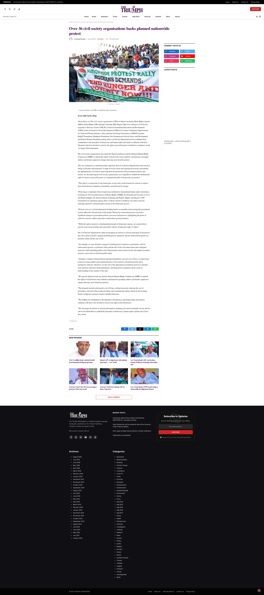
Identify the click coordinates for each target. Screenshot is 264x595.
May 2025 (76, 499)
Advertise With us (168, 591)
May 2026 (76, 465)
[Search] (257, 16)
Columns (119, 468)
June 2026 (76, 462)
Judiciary (120, 529)
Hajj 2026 (120, 510)
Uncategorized (122, 574)
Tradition (120, 563)
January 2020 (77, 538)
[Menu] (260, 16)
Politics (119, 541)
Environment (121, 493)
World (118, 577)
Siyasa (119, 552)
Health (119, 518)
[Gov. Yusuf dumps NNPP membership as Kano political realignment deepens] (145, 376)
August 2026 (77, 457)
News (94, 16)
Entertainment (121, 488)
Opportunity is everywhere (122, 435)
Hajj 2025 (120, 504)
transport (120, 569)
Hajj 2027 (120, 513)
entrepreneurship (122, 490)
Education (120, 482)
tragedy (119, 566)
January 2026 (77, 476)
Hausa (177, 16)
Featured (73, 321)
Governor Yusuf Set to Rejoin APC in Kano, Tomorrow (112, 388)
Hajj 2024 (135, 16)
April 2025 (76, 502)
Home (228, 2)
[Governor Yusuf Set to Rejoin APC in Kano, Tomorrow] (114, 376)
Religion (119, 546)
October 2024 (77, 518)
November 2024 (78, 515)
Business (104, 16)
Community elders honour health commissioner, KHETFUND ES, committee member (39, 2)
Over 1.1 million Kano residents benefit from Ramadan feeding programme (81, 361)
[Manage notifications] (259, 590)
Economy (120, 479)
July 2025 (76, 493)
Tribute (119, 572)
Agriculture (120, 457)
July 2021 (76, 535)
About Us (235, 2)
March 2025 (77, 504)
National (101, 39)
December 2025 (78, 479)
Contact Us (244, 2)
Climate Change (122, 465)
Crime (115, 16)
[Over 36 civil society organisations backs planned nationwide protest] (114, 72)
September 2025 (78, 488)
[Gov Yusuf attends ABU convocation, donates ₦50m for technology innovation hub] (145, 349)
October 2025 (77, 485)
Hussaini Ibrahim (80, 39)
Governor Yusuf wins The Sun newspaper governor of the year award (83, 388)
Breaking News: (122, 459)
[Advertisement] (179, 109)
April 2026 (76, 468)
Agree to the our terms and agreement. (176, 437)
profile (119, 543)
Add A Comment (114, 397)
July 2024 (76, 527)
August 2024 (77, 524)
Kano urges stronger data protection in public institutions (132, 431)
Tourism (119, 560)
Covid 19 (120, 474)
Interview (120, 524)
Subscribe (255, 9)
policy (182, 437)
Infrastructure (121, 521)
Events (124, 16)
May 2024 (76, 532)
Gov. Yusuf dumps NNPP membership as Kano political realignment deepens (144, 388)
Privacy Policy (255, 2)
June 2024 (76, 529)
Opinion (158, 16)
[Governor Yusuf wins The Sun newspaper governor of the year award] (83, 376)
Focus (119, 499)
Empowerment (121, 485)
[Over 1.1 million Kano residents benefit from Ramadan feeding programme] (83, 349)
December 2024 (78, 513)
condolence (120, 471)
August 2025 (77, 490)
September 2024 (78, 521)
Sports (119, 555)
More (168, 16)
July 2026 (76, 459)
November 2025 (78, 482)
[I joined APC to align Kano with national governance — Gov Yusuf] (114, 349)
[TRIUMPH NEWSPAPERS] (132, 9)
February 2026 (78, 474)
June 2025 (76, 496)
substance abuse (122, 558)
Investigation (121, 527)
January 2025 (77, 510)
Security (147, 16)
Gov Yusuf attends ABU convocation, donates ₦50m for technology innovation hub (144, 362)
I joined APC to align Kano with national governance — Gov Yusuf (113, 361)
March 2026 (77, 471)
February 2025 (78, 507)
